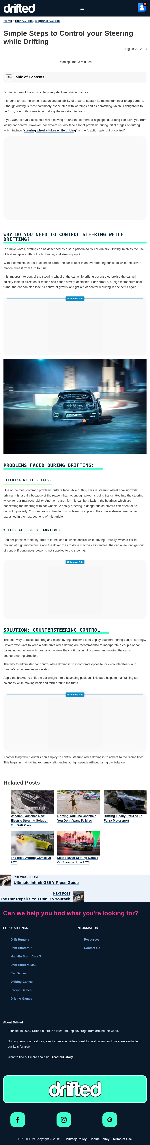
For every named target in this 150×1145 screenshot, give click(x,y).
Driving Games (21, 998)
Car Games (18, 973)
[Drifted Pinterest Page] (110, 1121)
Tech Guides (24, 21)
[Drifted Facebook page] (18, 1121)
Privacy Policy (76, 1139)
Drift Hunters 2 (21, 948)
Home (7, 21)
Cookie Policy (99, 1139)
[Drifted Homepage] (75, 1089)
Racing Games (20, 990)
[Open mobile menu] (82, 8)
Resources (91, 939)
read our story (62, 1057)
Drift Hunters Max (23, 965)
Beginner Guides (47, 21)
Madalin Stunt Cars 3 (25, 956)
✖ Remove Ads (75, 298)
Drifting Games (21, 981)
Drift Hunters (19, 939)
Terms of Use (122, 1139)
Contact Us (92, 948)
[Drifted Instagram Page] (64, 1121)
